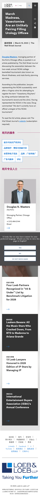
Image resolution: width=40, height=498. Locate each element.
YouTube (9, 448)
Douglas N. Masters (18, 206)
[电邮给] (35, 19)
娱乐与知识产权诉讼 (12, 142)
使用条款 (14, 451)
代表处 (20, 442)
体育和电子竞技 (10, 153)
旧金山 (31, 439)
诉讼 (19, 159)
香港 (29, 442)
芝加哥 (28, 437)
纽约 (20, 437)
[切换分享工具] (35, 23)
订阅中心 (25, 451)
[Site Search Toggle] (29, 5)
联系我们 (19, 448)
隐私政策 (30, 448)
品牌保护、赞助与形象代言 (15, 148)
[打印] (35, 27)
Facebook (22, 446)
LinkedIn (11, 446)
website (22, 121)
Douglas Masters (9, 56)
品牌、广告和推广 (28, 153)
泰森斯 (11, 442)
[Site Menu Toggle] (35, 5)
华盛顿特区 (20, 439)
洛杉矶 (11, 437)
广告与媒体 (8, 159)
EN (16, 5)
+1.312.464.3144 (13, 221)
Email (9, 224)
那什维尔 (8, 439)
